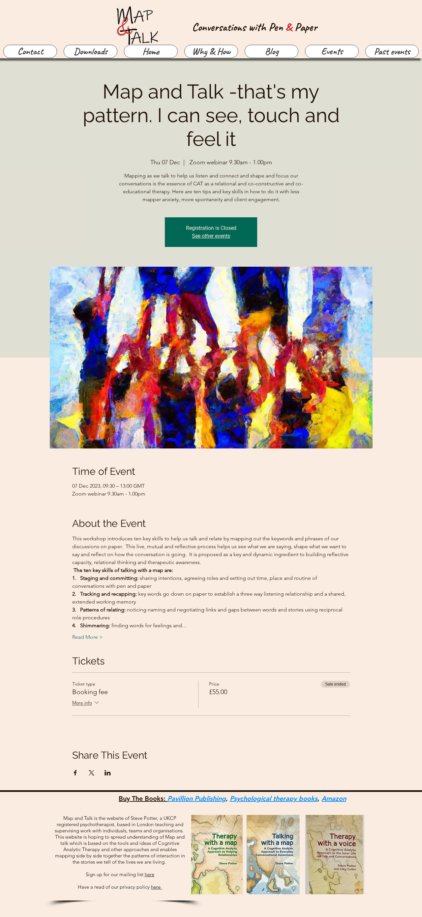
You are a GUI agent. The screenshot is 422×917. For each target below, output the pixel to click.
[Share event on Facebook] (75, 772)
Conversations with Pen (239, 27)
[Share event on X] (91, 772)
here (149, 874)
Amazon (333, 798)
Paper (306, 27)
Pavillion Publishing (196, 798)
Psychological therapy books (273, 798)
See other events (211, 236)
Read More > (87, 637)
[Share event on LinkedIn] (108, 772)
